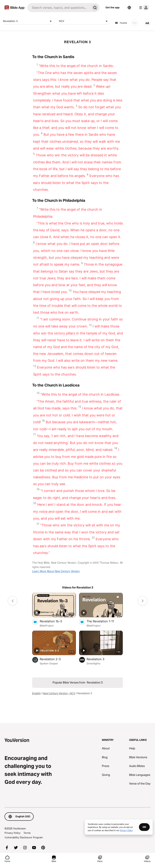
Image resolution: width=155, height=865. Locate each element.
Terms (27, 832)
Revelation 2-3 (54, 659)
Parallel (123, 23)
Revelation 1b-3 (54, 621)
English (36, 693)
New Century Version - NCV (59, 693)
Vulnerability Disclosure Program (24, 837)
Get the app (112, 7)
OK (144, 826)
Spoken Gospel (49, 663)
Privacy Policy (12, 832)
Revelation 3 (10, 21)
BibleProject (47, 625)
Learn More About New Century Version (56, 571)
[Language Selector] (129, 7)
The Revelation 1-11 (105, 621)
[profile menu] (143, 7)
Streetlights (93, 663)
